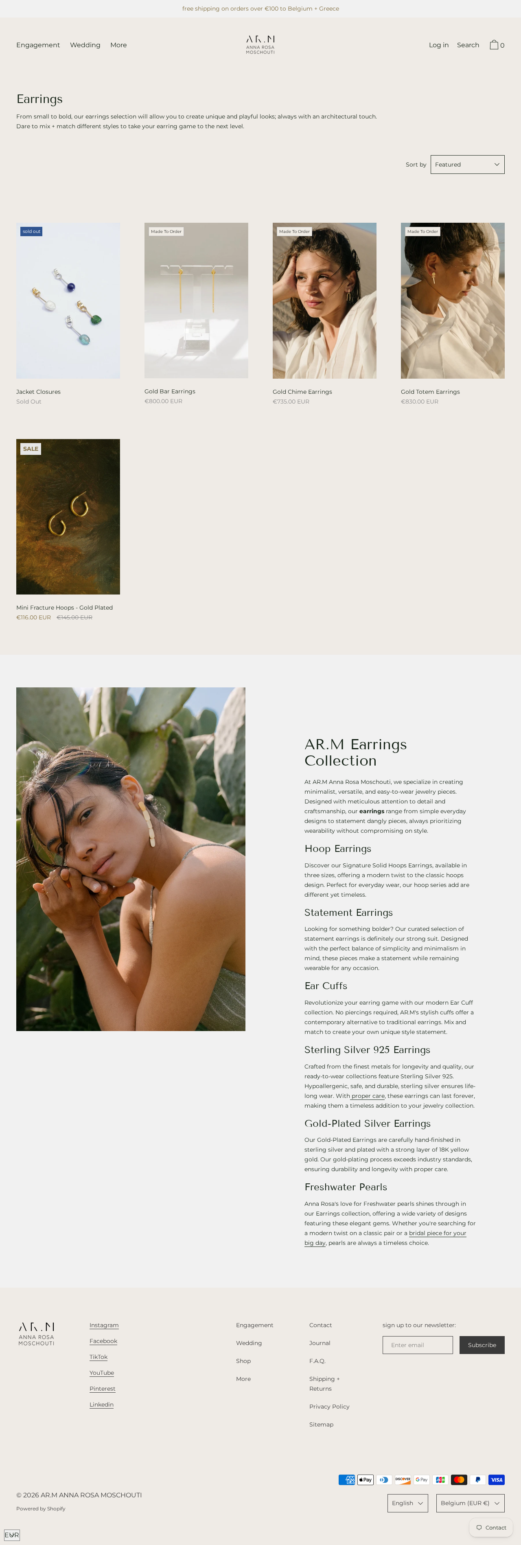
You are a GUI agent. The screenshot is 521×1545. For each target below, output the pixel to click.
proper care (367, 1095)
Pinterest (103, 1388)
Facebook (103, 1341)
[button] (468, 46)
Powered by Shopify (41, 1508)
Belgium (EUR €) (465, 1503)
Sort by (416, 164)
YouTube (102, 1372)
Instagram (104, 1325)
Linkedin (102, 1404)
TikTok (98, 1357)
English (402, 1503)
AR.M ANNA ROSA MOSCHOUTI (91, 1495)
